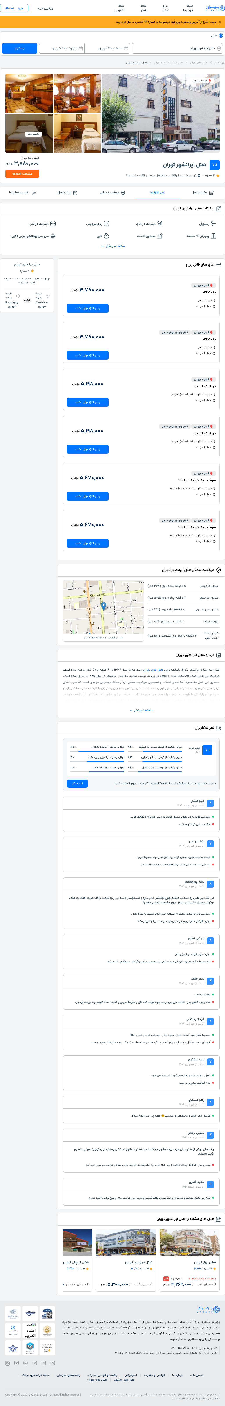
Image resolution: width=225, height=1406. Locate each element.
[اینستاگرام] (53, 1363)
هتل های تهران (153, 670)
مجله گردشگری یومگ (36, 1375)
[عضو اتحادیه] (30, 1347)
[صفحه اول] (215, 8)
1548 (194, 1348)
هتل (214, 36)
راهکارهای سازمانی (68, 1375)
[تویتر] (16, 1363)
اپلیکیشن (130, 1375)
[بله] (7, 1363)
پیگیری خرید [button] (45, 8)
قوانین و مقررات (154, 1375)
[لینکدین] (25, 1363)
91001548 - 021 (180, 1348)
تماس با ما (196, 1375)
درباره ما (177, 1375)
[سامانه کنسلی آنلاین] (13, 1330)
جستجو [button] (19, 48)
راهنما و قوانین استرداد (102, 1375)
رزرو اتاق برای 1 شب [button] (87, 308)
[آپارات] (44, 1363)
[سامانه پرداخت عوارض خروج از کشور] (47, 1347)
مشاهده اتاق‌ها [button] (22, 174)
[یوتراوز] (208, 1309)
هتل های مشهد (124, 1380)
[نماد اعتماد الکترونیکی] (30, 1330)
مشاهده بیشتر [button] (115, 246)
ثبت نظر (77, 784)
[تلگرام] (35, 1363)
